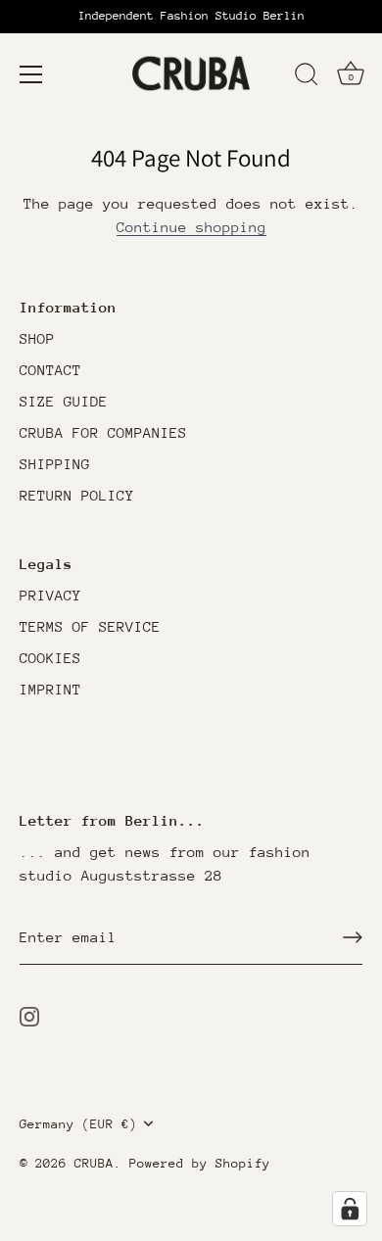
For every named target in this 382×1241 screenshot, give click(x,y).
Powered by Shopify (199, 1163)
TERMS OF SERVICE (90, 626)
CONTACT (50, 369)
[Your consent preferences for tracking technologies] (349, 1208)
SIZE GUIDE (64, 401)
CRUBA (94, 1163)
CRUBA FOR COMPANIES (103, 432)
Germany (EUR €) (78, 1124)
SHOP (37, 338)
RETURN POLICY (77, 495)
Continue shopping (191, 226)
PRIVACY (50, 595)
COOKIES (50, 657)
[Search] (306, 77)
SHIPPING (55, 463)
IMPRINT (50, 689)
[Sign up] (352, 937)
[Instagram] (29, 1015)
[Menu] (31, 74)
